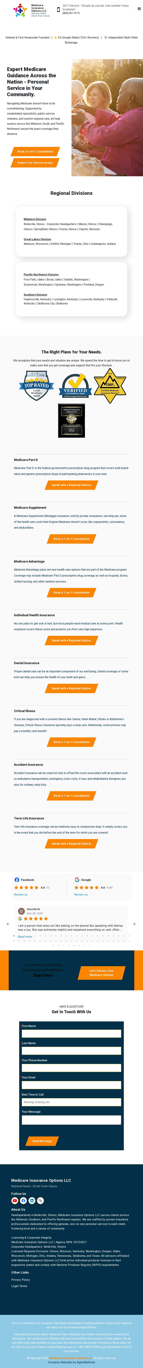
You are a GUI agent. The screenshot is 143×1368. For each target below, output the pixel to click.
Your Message (31, 1111)
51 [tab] (74, 945)
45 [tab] (124, 941)
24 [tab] (14, 941)
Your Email (28, 1077)
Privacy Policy (20, 1279)
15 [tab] (87, 936)
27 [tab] (29, 941)
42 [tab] (108, 941)
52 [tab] (79, 945)
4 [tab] (29, 936)
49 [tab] (63, 945)
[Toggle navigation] (139, 8)
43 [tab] (113, 941)
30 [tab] (45, 941)
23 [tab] (129, 936)
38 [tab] (87, 941)
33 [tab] (61, 941)
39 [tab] (92, 941)
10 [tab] (61, 936)
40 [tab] (97, 941)
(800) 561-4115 (71, 13)
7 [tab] (45, 936)
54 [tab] (90, 945)
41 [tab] (103, 941)
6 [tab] (40, 936)
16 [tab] (92, 936)
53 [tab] (84, 945)
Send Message (42, 1141)
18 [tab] (103, 936)
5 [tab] (35, 936)
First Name (29, 1026)
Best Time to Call (33, 1094)
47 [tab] (53, 945)
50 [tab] (69, 945)
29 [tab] (40, 941)
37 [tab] (82, 941)
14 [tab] (82, 936)
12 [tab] (71, 936)
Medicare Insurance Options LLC (70, 1358)
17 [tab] (97, 936)
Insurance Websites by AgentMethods (71, 1362)
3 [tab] (24, 936)
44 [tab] (118, 941)
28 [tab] (35, 941)
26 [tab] (24, 941)
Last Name (29, 1043)
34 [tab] (66, 941)
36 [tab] (76, 941)
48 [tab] (58, 945)
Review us (20, 894)
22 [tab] (124, 936)
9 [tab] (56, 936)
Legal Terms (19, 1286)
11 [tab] (66, 936)
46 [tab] (129, 941)
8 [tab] (50, 936)
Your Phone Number (34, 1060)
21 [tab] (118, 936)
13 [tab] (76, 936)
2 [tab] (19, 936)
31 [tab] (50, 941)
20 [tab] (113, 936)
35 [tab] (71, 941)
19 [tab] (108, 936)
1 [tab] (14, 936)
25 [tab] (19, 941)
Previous (8, 924)
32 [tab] (56, 941)
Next (134, 924)
